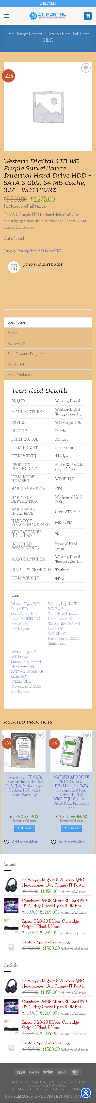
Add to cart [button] (48, 845)
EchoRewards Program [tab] (26, 326)
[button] (7, 16)
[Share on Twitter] (35, 258)
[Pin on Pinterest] (61, 258)
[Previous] (70, 91)
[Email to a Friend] (52, 258)
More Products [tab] (19, 347)
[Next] (83, 91)
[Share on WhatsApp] (8, 258)
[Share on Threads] (44, 258)
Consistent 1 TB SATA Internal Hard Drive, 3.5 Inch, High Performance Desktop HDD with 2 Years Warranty (48, 799)
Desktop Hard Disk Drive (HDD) (39, 224)
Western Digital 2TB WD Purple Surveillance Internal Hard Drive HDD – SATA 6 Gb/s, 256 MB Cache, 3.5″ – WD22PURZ (27, 640)
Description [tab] (17, 295)
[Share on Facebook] (17, 258)
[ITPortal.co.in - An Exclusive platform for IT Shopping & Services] (48, 16)
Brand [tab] (12, 305)
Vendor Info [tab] (17, 337)
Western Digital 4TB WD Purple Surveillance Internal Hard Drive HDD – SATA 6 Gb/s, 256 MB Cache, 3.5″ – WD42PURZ (64, 592)
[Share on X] (26, 258)
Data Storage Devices (24, 33)
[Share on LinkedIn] (70, 258)
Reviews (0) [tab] (17, 316)
